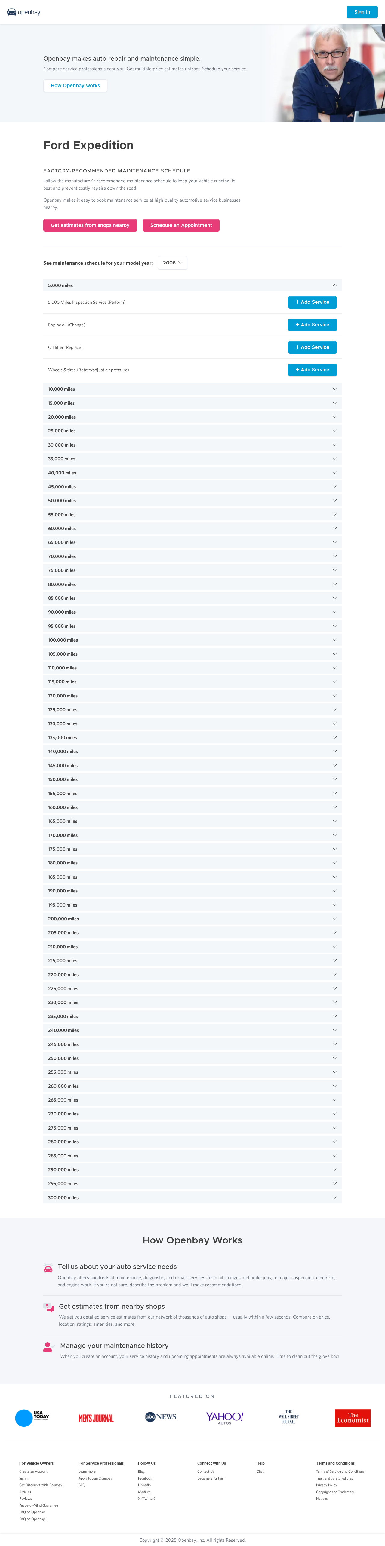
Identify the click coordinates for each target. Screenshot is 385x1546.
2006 (169, 263)
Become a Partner (210, 1478)
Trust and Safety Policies (334, 1478)
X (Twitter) (146, 1498)
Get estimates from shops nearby (90, 225)
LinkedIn (144, 1485)
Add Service (314, 302)
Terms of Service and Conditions (340, 1471)
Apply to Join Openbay (95, 1478)
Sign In (362, 12)
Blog (141, 1471)
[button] (192, 285)
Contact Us (205, 1471)
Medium (144, 1492)
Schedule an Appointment (181, 225)
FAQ (82, 1485)
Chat (260, 1471)
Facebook (145, 1478)
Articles (25, 1492)
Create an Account (33, 1471)
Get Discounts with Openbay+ (41, 1485)
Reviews (25, 1498)
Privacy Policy (326, 1485)
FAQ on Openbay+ (33, 1519)
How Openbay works (75, 85)
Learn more (87, 1471)
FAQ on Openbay (32, 1512)
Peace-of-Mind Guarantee (38, 1505)
